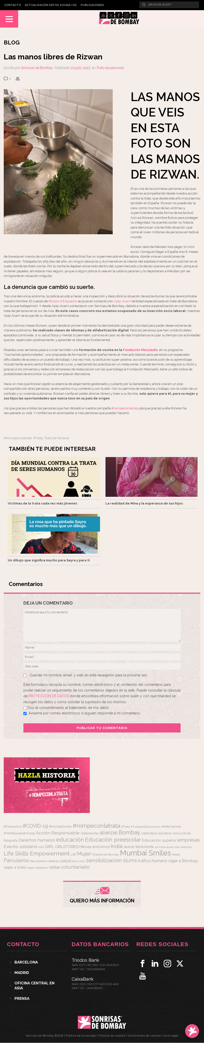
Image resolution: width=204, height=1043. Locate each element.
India (116, 846)
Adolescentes (90, 833)
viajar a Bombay (183, 860)
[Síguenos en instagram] (167, 963)
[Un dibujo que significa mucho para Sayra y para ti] (54, 534)
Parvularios (16, 860)
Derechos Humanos (37, 840)
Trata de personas (110, 68)
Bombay (129, 832)
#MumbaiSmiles (60, 826)
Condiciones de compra (144, 1035)
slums (130, 860)
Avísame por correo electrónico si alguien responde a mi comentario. (85, 713)
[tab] (37, 962)
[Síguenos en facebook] (142, 963)
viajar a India (15, 867)
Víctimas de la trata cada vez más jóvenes (42, 503)
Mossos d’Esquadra (63, 301)
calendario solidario (156, 833)
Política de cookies (112, 1035)
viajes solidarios (37, 867)
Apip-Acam (122, 301)
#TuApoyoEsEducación (146, 826)
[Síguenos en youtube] (142, 975)
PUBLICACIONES (92, 5)
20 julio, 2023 (80, 68)
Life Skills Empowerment (37, 853)
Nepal (176, 854)
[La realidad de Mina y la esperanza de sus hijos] (151, 477)
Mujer (84, 853)
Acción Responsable (58, 832)
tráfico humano (152, 860)
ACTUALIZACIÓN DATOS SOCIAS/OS (51, 5)
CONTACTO (12, 5)
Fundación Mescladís (140, 350)
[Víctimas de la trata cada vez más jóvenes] (54, 477)
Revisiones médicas (44, 861)
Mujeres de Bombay (105, 854)
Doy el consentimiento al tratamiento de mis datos (68, 708)
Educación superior (159, 840)
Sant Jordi (78, 861)
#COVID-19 (35, 826)
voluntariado (75, 867)
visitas (54, 867)
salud (65, 860)
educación (70, 839)
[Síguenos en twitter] (179, 963)
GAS (41, 847)
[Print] (20, 78)
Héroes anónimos (94, 847)
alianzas (109, 833)
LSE (73, 854)
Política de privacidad (81, 1035)
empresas (189, 840)
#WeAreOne (171, 826)
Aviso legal (171, 1035)
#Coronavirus (13, 826)
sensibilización (104, 860)
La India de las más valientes (173, 847)
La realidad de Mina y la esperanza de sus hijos (144, 503)
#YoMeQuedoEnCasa (19, 833)
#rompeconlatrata (125, 408)
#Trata (38, 438)
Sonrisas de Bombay (37, 68)
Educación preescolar (113, 839)
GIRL (49, 846)
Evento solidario (21, 846)
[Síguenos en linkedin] (155, 963)
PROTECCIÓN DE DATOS (49, 696)
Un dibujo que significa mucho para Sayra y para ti (49, 560)
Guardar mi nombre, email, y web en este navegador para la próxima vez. (89, 675)
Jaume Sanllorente (138, 847)
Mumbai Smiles (145, 853)
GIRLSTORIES (66, 847)
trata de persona (56, 438)
